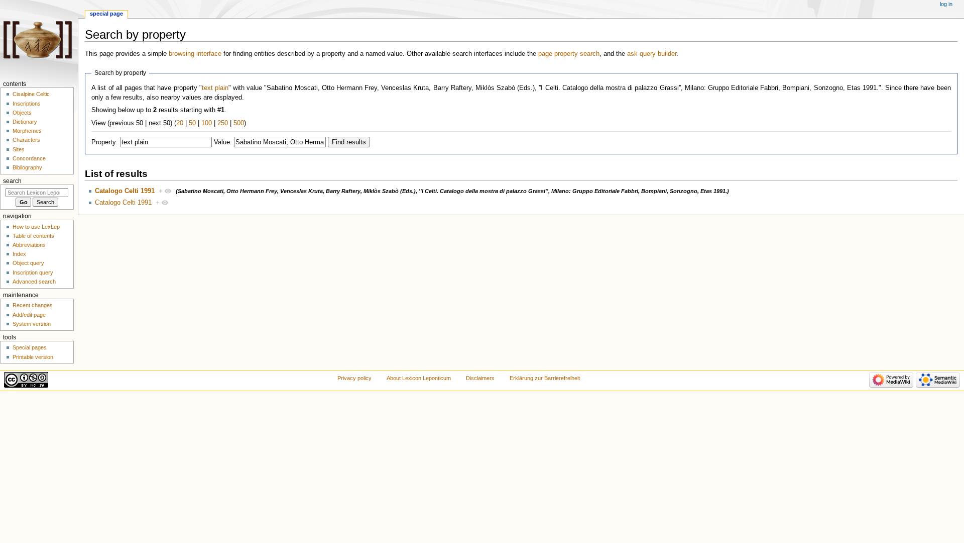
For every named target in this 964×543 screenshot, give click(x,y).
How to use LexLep (36, 227)
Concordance (29, 158)
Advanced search (34, 282)
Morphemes (27, 131)
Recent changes (33, 305)
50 (192, 123)
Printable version (33, 357)
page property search (568, 53)
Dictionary (25, 122)
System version (32, 324)
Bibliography (27, 167)
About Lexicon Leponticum (419, 378)
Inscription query (33, 272)
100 (206, 123)
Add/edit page (29, 315)
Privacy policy (354, 378)
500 (238, 123)
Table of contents (33, 236)
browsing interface (195, 53)
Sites (19, 149)
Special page (106, 14)
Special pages (30, 347)
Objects (22, 113)
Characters (26, 140)
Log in (946, 4)
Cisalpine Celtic (31, 94)
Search (12, 181)
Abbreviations (29, 245)
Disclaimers (480, 378)
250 (222, 123)
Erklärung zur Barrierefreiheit (545, 378)
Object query (28, 263)
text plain (215, 88)
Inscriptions (27, 104)
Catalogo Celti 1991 (125, 191)
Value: (223, 142)
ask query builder (651, 53)
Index (19, 254)
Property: (104, 142)
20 (179, 123)
